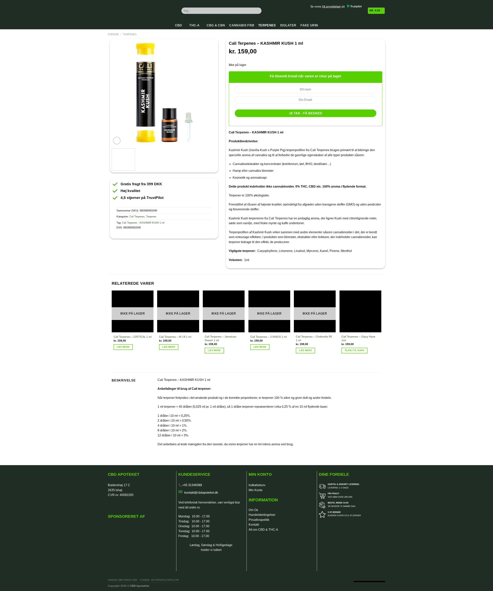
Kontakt (254, 524)
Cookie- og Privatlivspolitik (159, 580)
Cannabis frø (241, 25)
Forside (113, 34)
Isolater (288, 25)
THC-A (194, 25)
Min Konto (255, 490)
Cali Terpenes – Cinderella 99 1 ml (314, 338)
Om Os (253, 510)
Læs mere (123, 347)
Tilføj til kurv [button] (354, 350)
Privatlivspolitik (259, 519)
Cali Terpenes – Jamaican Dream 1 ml (220, 338)
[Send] (258, 11)
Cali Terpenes (137, 216)
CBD (178, 25)
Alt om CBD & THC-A (263, 529)
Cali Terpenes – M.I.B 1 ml (175, 336)
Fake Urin (309, 25)
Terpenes (267, 25)
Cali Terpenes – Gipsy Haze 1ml (358, 338)
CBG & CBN (216, 25)
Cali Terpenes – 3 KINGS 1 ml (268, 336)
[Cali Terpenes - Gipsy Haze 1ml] (360, 311)
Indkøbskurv (257, 485)
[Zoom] (117, 140)
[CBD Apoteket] (142, 10)
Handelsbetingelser (262, 514)
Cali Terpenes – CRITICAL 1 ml (133, 336)
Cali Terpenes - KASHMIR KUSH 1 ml (143, 222)
